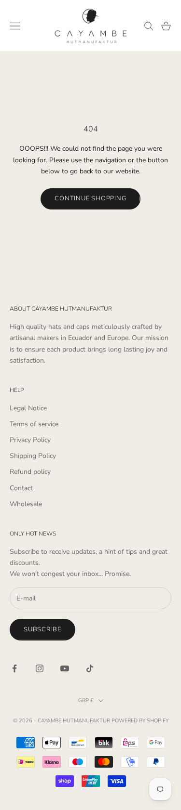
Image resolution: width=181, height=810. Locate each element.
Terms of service (34, 424)
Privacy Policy (30, 439)
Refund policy (30, 471)
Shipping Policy (33, 455)
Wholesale (26, 504)
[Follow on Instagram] (39, 668)
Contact (21, 488)
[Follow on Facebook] (14, 668)
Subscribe (42, 629)
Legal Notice (28, 408)
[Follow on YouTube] (65, 668)
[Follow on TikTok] (90, 668)
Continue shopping (90, 198)
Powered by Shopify (139, 720)
